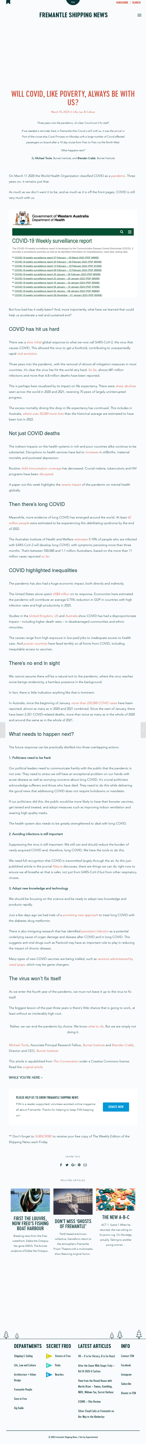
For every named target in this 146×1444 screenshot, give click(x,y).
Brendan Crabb (123, 1045)
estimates (81, 539)
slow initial (34, 342)
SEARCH (136, 2)
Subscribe (126, 1384)
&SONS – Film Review (89, 1401)
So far (92, 370)
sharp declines (126, 386)
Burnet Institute (94, 1045)
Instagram (126, 1374)
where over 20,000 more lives (43, 414)
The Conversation (65, 1061)
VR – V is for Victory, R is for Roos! (96, 1356)
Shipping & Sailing (23, 1356)
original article (33, 1067)
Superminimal (92, 1437)
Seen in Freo (20, 1398)
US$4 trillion (61, 594)
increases (91, 452)
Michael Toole (19, 1045)
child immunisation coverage (41, 468)
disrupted (46, 474)
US (56, 616)
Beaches (59, 1374)
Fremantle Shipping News (73, 15)
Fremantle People (23, 1389)
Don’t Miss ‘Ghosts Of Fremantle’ (73, 1224)
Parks (58, 1365)
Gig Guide (19, 1408)
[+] (30, 1200)
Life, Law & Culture (84, 112)
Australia (71, 616)
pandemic (118, 176)
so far (45, 556)
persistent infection (95, 931)
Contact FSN (127, 1356)
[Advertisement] (73, 55)
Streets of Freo (63, 1356)
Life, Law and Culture (25, 1365)
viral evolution (27, 354)
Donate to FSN (128, 1393)
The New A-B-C (115, 1217)
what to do (96, 1026)
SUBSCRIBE (122, 2)
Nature (57, 866)
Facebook (126, 1365)
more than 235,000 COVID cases (94, 703)
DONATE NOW (116, 1107)
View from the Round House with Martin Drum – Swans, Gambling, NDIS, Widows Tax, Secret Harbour (96, 1387)
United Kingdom (41, 616)
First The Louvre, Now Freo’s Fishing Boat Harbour (30, 1223)
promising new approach (80, 915)
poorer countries (35, 643)
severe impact (71, 485)
